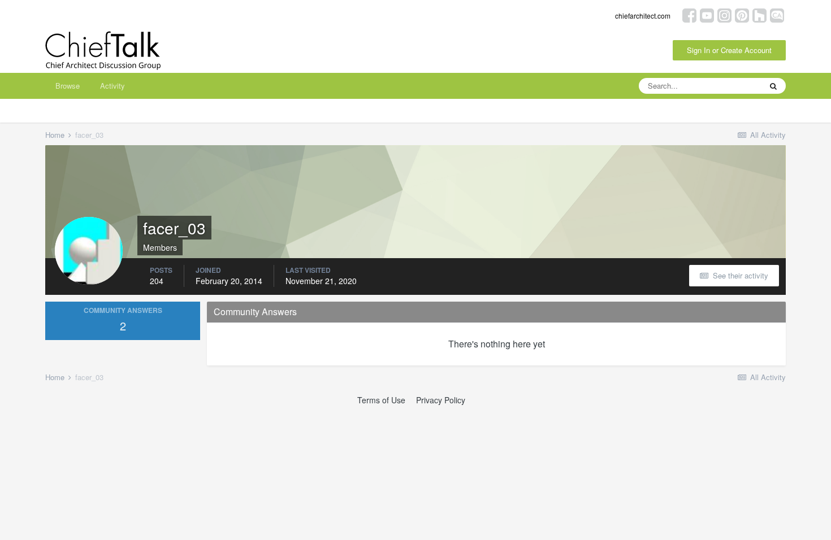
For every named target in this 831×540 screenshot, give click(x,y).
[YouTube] (707, 14)
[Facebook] (689, 14)
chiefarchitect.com (642, 15)
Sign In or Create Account (729, 50)
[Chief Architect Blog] (777, 14)
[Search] (773, 86)
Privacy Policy (440, 400)
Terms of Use (381, 400)
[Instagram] (724, 14)
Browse (67, 85)
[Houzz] (759, 14)
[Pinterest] (742, 14)
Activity (112, 85)
